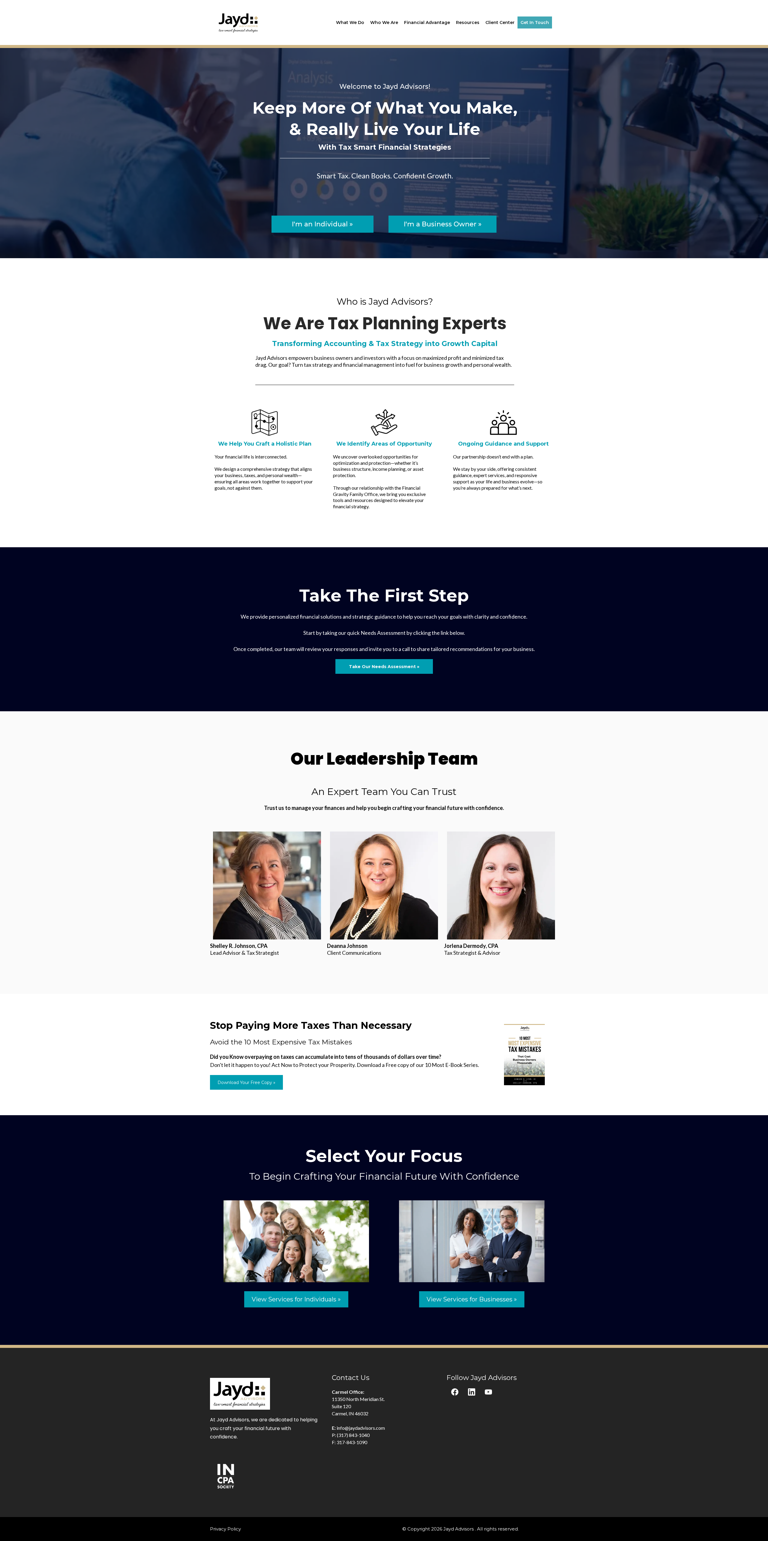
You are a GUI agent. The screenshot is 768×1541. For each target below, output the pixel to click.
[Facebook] (454, 1392)
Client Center (499, 22)
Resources (467, 22)
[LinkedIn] (471, 1392)
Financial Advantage (427, 22)
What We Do (350, 22)
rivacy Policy (227, 1529)
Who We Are (384, 22)
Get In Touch (534, 22)
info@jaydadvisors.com (361, 1428)
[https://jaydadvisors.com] (238, 22)
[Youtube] (488, 1392)
